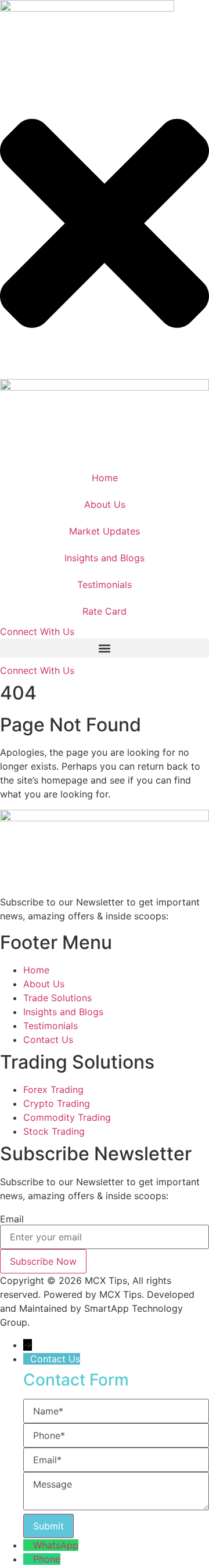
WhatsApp (55, 1545)
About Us (104, 504)
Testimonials (104, 584)
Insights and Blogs (104, 558)
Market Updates (104, 531)
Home (105, 477)
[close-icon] (104, 372)
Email (12, 1219)
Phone (46, 1559)
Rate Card (104, 611)
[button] (104, 648)
